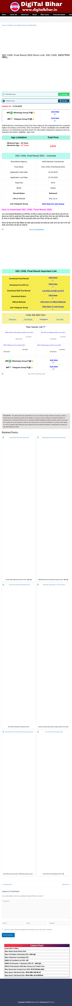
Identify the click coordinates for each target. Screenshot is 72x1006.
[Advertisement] (36, 40)
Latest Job (13, 14)
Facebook (28, 319)
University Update (59, 14)
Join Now (64, 94)
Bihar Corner (45, 14)
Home (4, 14)
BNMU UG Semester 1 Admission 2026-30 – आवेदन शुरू (23, 963)
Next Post (66, 884)
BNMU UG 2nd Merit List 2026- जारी (16, 960)
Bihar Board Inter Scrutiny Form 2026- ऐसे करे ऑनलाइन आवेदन (24, 969)
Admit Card (24, 14)
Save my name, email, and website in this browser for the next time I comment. (28, 929)
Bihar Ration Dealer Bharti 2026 (15, 951)
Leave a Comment (7, 25)
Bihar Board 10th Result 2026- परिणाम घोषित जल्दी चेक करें (23, 972)
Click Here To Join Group (53, 307)
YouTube (59, 319)
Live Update (18, 25)
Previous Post (7, 884)
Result (34, 14)
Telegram (13, 319)
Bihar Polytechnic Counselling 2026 (17, 957)
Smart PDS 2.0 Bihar (12, 948)
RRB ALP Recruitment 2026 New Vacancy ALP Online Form (25, 966)
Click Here (53, 278)
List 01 (45, 291)
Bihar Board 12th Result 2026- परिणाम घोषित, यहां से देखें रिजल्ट (24, 975)
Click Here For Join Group (53, 204)
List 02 (52, 291)
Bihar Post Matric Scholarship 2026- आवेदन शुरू (20, 954)
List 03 (59, 291)
